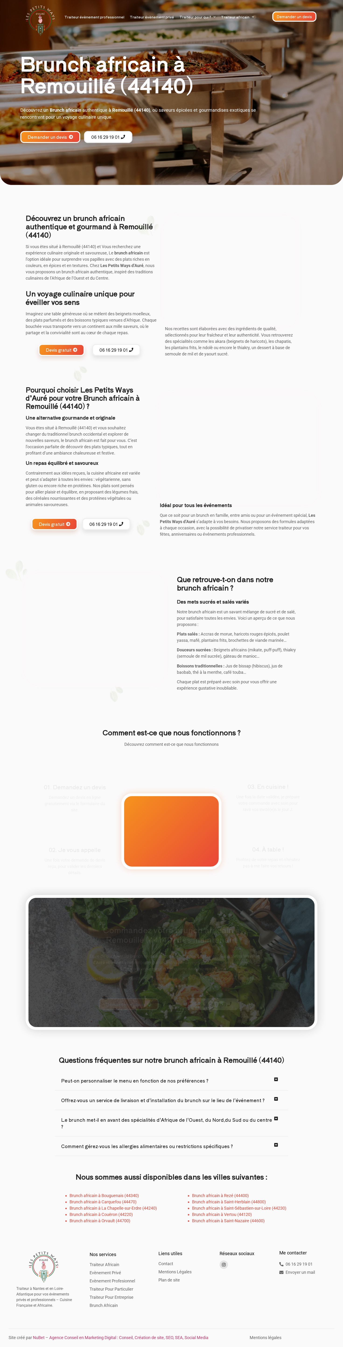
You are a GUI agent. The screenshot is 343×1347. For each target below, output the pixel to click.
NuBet (39, 1337)
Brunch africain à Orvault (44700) (100, 1220)
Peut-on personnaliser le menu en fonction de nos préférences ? (134, 1080)
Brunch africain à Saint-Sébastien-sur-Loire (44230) (239, 1208)
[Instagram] (224, 1264)
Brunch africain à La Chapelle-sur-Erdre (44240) (113, 1208)
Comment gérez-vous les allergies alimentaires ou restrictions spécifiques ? (147, 1146)
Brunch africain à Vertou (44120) (222, 1214)
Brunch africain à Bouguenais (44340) (104, 1195)
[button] (171, 1080)
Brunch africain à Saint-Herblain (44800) (229, 1201)
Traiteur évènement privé (152, 16)
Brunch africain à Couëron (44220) (101, 1214)
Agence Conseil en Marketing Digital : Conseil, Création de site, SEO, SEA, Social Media (128, 1337)
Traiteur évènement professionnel (94, 16)
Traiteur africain (235, 16)
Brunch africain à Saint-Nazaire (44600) (228, 1220)
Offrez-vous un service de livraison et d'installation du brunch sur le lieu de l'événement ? (163, 1100)
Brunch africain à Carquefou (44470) (103, 1201)
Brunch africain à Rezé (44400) (220, 1195)
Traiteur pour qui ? (195, 16)
